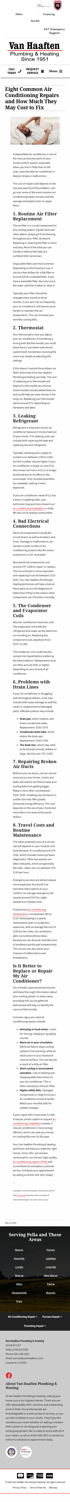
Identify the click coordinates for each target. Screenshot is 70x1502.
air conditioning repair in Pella (30, 1162)
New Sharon (51, 1275)
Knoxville (19, 1258)
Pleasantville (19, 1293)
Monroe (19, 1275)
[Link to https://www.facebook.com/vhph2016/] (9, 1375)
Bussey (19, 1250)
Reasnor (51, 1293)
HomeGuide (21, 1195)
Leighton (51, 1258)
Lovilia (19, 1267)
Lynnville (51, 1267)
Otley (19, 1284)
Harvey (51, 1250)
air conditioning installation (29, 508)
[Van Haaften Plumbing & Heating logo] (35, 41)
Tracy (19, 1301)
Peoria (51, 1284)
